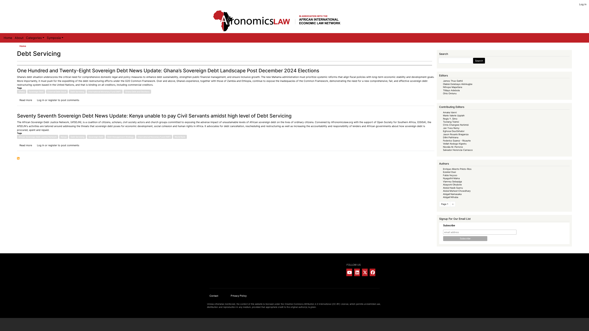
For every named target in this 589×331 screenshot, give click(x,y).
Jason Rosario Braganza (455, 134)
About (19, 38)
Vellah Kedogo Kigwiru (454, 143)
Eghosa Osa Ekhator (453, 131)
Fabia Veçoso (450, 175)
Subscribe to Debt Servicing (18, 158)
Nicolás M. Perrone (453, 147)
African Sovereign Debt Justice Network (38, 137)
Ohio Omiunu (449, 93)
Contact (214, 295)
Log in (582, 4)
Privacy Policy (239, 295)
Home (8, 38)
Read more (25, 100)
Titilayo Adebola (451, 90)
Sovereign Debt (36, 91)
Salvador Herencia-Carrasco (458, 150)
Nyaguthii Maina (451, 178)
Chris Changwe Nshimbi (456, 125)
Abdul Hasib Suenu (453, 187)
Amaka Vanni (450, 112)
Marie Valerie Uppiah (454, 115)
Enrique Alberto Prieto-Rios (457, 169)
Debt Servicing (77, 91)
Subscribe (449, 225)
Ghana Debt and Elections (137, 91)
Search (479, 60)
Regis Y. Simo (450, 118)
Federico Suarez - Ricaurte (457, 140)
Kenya (64, 137)
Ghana (22, 91)
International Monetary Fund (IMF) (104, 91)
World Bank (180, 137)
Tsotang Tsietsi (451, 121)
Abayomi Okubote (452, 184)
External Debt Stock (57, 91)
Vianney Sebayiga (452, 181)
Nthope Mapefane (452, 87)
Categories (34, 38)
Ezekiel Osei (449, 172)
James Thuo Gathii (453, 81)
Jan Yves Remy (451, 128)
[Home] (279, 21)
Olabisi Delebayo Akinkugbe (457, 84)
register (52, 100)
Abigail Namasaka (452, 194)
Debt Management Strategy (120, 137)
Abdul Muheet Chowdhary (457, 191)
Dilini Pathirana (450, 137)
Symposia (54, 38)
